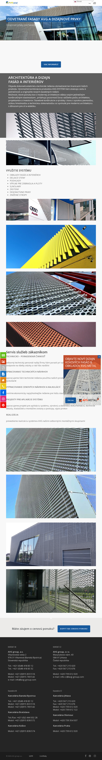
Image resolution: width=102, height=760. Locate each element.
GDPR (31, 756)
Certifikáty (43, 756)
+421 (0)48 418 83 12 (23, 665)
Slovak (79, 1)
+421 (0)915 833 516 (25, 674)
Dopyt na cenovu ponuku (74, 629)
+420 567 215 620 (66, 665)
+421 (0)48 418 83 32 (23, 668)
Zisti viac (71, 400)
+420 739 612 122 (68, 709)
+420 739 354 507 (68, 720)
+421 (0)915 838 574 (25, 731)
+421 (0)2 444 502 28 (27, 717)
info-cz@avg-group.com (72, 676)
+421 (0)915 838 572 (25, 720)
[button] (94, 3)
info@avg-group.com (25, 679)
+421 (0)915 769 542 (25, 676)
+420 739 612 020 (68, 674)
